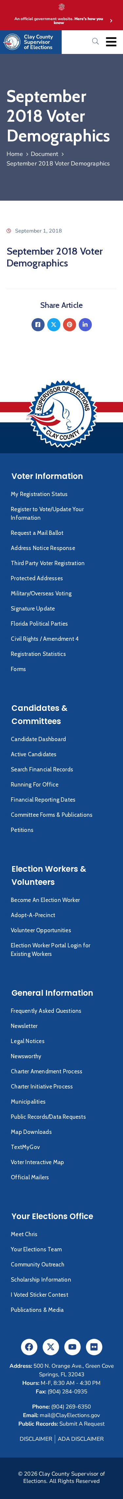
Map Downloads (31, 1132)
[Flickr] (94, 1347)
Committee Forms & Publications (51, 815)
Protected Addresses (37, 578)
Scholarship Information (41, 1279)
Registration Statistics (38, 654)
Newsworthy (26, 1056)
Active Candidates (33, 754)
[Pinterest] (69, 324)
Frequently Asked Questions (46, 1011)
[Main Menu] (111, 42)
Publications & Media (37, 1310)
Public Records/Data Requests (48, 1116)
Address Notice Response (43, 548)
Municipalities (28, 1101)
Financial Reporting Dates (43, 799)
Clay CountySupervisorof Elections (38, 42)
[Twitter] (53, 324)
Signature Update (33, 608)
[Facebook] (38, 324)
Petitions (22, 830)
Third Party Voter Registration (48, 563)
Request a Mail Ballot (37, 533)
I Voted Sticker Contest (39, 1294)
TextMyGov (25, 1147)
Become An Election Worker (45, 900)
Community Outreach (37, 1264)
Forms (18, 669)
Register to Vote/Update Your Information (47, 513)
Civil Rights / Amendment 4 (45, 639)
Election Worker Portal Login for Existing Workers (50, 949)
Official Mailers (30, 1177)
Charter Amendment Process (46, 1071)
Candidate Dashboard (38, 739)
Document (44, 154)
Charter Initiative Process (42, 1086)
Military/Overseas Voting (41, 593)
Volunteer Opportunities (41, 930)
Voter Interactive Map (37, 1162)
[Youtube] (72, 1347)
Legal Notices (28, 1041)
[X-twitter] (51, 1347)
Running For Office (34, 784)
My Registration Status (39, 494)
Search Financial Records (42, 769)
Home (15, 154)
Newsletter (24, 1026)
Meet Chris (24, 1234)
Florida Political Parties (39, 623)
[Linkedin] (85, 324)
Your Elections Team (36, 1249)
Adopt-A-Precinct (33, 915)
